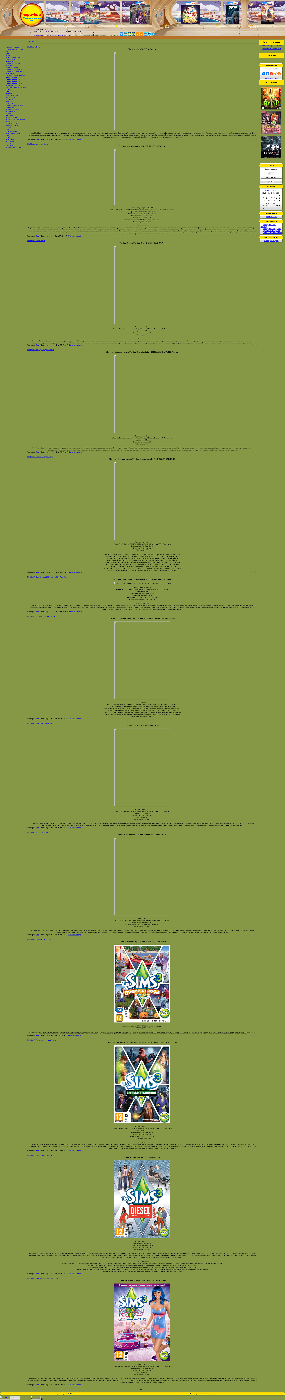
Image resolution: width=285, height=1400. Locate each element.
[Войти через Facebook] (267, 73)
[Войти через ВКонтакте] (263, 73)
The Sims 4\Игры (33, 47)
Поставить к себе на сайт (271, 49)
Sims (37, 139)
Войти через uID (271, 69)
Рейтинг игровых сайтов (272, 233)
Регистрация (56, 35)
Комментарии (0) (74, 139)
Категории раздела (271, 241)
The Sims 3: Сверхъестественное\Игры (41, 1040)
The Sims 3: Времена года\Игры (39, 939)
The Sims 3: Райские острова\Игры (40, 457)
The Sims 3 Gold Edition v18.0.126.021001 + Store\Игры (47, 577)
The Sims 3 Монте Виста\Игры (38, 832)
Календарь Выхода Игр (272, 229)
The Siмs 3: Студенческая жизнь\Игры (41, 616)
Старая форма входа (271, 78)
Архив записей (271, 217)
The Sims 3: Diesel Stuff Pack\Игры (40, 1155)
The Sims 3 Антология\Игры (38, 144)
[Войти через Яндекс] (271, 73)
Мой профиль (45, 35)
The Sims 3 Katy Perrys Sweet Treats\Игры (42, 1278)
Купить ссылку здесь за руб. (271, 46)
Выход (64, 35)
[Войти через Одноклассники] (279, 73)
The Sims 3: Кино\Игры (36, 241)
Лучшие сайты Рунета (271, 231)
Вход (70, 35)
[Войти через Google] (275, 73)
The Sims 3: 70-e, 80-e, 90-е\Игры (39, 723)
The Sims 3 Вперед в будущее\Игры (40, 350)
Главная (36, 35)
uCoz (214, 1394)
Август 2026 (271, 190)
